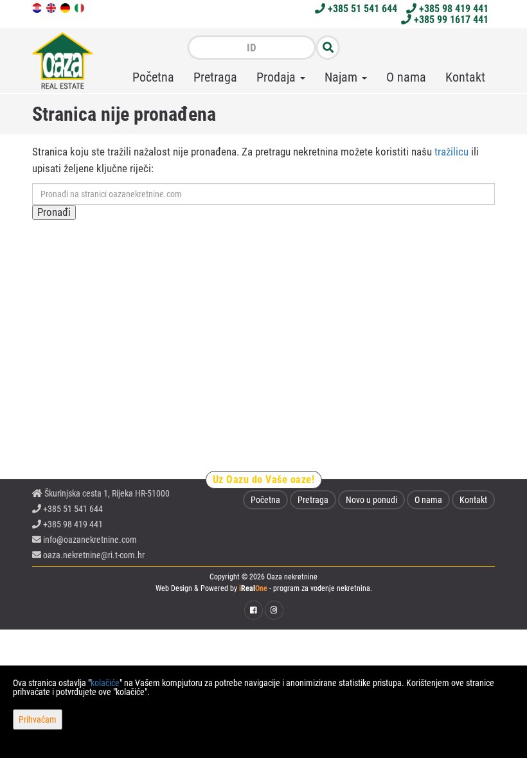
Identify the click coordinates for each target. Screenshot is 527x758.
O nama (406, 77)
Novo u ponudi (371, 500)
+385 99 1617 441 (449, 19)
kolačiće (105, 683)
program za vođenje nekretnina (321, 588)
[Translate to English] (52, 7)
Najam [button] (343, 77)
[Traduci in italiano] (80, 7)
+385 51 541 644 (361, 8)
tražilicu (451, 151)
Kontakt (465, 77)
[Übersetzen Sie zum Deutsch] (66, 7)
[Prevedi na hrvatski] (38, 7)
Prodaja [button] (277, 77)
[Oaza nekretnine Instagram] (274, 610)
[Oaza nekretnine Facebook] (253, 610)
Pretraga (215, 77)
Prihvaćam (38, 719)
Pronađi (54, 212)
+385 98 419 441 (452, 8)
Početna (153, 77)
